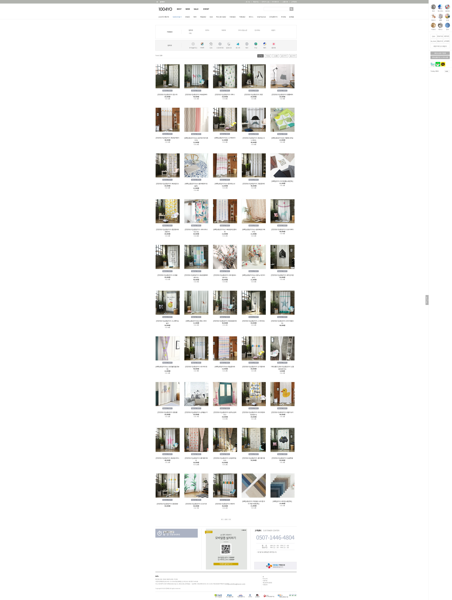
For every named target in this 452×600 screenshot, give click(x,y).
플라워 (274, 48)
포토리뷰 (440, 36)
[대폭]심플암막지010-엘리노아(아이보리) (253, 276)
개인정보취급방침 (267, 583)
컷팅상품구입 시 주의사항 (440, 57)
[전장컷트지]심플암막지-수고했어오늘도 (167, 322)
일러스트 (229, 48)
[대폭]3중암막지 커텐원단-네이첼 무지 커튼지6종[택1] (253, 502)
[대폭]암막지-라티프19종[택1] (282, 501)
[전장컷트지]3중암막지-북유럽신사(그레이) (253, 139)
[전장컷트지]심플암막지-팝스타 (167, 94)
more (446, 71)
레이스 (251, 17)
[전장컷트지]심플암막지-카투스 (225, 94)
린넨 (211, 17)
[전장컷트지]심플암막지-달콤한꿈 (282, 458)
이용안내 (265, 585)
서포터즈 (446, 36)
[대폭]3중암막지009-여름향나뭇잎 (282, 138)
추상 (255, 48)
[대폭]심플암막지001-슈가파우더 (224, 138)
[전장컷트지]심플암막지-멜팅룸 (167, 412)
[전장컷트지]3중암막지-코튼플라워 (253, 183)
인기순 (260, 56)
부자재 (283, 17)
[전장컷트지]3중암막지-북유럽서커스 (167, 458)
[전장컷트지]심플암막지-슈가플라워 (253, 366)
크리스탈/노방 (242, 30)
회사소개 (265, 579)
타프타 (224, 30)
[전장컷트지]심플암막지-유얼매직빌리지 (224, 459)
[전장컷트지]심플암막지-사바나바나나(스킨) (196, 230)
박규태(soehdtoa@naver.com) (234, 584)
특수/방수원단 (221, 17)
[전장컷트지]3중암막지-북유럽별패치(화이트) (196, 276)
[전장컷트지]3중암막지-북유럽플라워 (225, 321)
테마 (194, 17)
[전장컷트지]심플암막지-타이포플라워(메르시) (253, 413)
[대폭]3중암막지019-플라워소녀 (225, 183)
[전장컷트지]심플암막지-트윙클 (167, 275)
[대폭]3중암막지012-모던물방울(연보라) (167, 367)
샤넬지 (273, 30)
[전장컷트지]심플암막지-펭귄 (253, 94)
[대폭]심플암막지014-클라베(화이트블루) (196, 184)
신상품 (275, 56)
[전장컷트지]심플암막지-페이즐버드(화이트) (224, 276)
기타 (190, 33)
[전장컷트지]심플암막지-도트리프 (196, 504)
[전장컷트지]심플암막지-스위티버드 (253, 321)
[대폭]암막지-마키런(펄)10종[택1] (282, 181)
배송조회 (440, 41)
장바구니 (265, 2)
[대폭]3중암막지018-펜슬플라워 (225, 366)
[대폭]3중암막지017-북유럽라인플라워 (224, 230)
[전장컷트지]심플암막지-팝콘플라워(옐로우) (167, 230)
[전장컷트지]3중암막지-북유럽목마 (196, 94)
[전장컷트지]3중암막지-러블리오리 (282, 412)
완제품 (291, 17)
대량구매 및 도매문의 (440, 46)
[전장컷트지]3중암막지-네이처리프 (196, 366)
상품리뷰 (285, 2)
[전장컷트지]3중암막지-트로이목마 (282, 229)
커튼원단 (242, 17)
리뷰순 (268, 56)
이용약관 (265, 581)
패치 (264, 48)
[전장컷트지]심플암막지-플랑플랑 (167, 504)
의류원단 (233, 17)
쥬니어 (238, 48)
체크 (246, 48)
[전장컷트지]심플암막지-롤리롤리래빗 (196, 459)
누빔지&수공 (261, 17)
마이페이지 (275, 2)
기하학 (202, 48)
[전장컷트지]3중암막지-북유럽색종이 (167, 138)
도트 (211, 48)
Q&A (433, 36)
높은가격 (293, 56)
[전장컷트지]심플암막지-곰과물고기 (196, 412)
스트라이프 (220, 48)
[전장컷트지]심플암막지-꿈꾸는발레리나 (224, 413)
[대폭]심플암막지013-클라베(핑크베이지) (253, 230)
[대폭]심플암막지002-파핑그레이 (196, 321)
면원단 (187, 17)
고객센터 (294, 2)
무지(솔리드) (193, 48)
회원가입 (256, 2)
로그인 (248, 2)
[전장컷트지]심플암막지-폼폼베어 (282, 94)
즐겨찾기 (162, 2)
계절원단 (203, 17)
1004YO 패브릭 (163, 17)
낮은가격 (284, 56)
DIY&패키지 (273, 17)
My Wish (433, 41)
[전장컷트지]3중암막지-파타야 (225, 504)
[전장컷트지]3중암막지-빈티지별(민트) (282, 322)
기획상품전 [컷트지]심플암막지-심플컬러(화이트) (282, 367)
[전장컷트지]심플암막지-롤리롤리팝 (253, 458)
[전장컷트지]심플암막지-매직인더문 (282, 275)
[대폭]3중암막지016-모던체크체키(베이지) (196, 139)
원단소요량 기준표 (440, 53)
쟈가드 (207, 30)
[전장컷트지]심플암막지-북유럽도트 (167, 183)
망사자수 (257, 30)
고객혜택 (446, 41)
